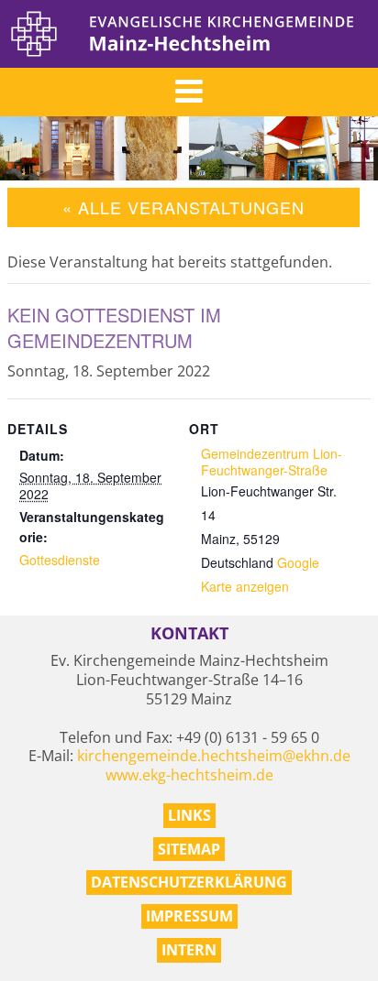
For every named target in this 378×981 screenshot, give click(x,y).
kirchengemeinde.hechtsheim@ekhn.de (213, 756)
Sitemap (189, 849)
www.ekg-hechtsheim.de (189, 775)
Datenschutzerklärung (189, 882)
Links (189, 815)
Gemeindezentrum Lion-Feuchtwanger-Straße (271, 461)
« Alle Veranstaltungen (183, 207)
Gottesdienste (59, 559)
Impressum (189, 916)
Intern (189, 950)
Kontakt (189, 633)
